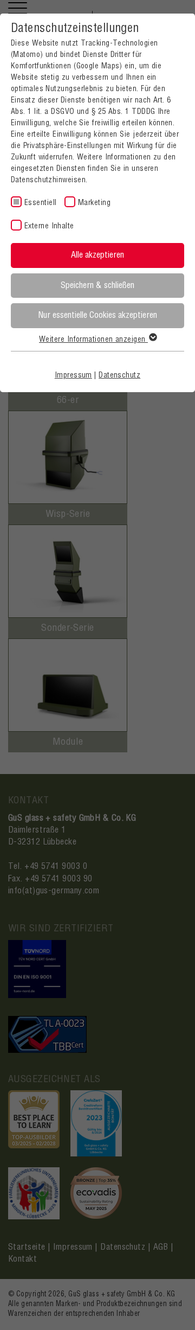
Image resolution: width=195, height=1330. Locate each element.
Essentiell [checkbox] (40, 203)
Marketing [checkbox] (94, 203)
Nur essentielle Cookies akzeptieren (97, 315)
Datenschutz (119, 375)
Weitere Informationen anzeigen (93, 339)
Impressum (73, 375)
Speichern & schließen (97, 285)
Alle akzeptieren (97, 255)
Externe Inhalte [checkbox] (49, 226)
